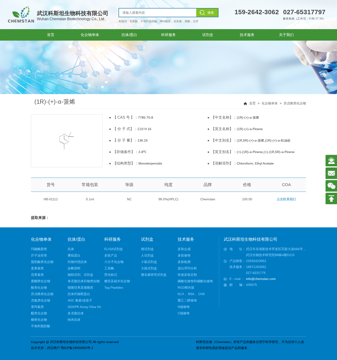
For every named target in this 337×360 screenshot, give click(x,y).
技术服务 (186, 239)
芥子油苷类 (39, 255)
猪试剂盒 (147, 249)
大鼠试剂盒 (149, 268)
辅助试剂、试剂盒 (80, 274)
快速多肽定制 (187, 274)
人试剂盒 (147, 255)
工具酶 (109, 268)
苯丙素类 (37, 307)
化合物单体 (270, 103)
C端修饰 (184, 313)
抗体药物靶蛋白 (79, 294)
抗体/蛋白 (76, 239)
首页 (252, 103)
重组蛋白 (74, 255)
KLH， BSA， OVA (191, 294)
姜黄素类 (37, 268)
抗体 (71, 249)
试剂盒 (147, 239)
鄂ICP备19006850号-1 (77, 348)
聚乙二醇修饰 (187, 300)
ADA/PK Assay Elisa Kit (84, 307)
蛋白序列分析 (187, 268)
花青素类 (37, 274)
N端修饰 (184, 307)
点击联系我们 (286, 199)
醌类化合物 (39, 313)
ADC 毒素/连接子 (80, 300)
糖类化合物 (39, 319)
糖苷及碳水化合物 (117, 281)
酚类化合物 (39, 287)
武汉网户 (53, 348)
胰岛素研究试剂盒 (154, 274)
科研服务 (112, 239)
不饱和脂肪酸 (40, 326)
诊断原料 (74, 268)
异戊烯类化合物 (295, 103)
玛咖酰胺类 (39, 249)
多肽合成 (184, 249)
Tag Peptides (113, 287)
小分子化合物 (114, 262)
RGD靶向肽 (186, 287)
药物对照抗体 (77, 262)
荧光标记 (110, 274)
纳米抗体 (74, 319)
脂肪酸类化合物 (42, 262)
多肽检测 (184, 262)
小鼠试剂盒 (149, 262)
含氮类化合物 (40, 300)
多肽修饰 (184, 255)
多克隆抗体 (76, 313)
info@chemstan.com (261, 279)
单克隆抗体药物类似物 (84, 281)
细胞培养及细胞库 (80, 287)
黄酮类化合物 (40, 281)
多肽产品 (110, 255)
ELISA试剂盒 (113, 249)
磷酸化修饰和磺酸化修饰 (195, 281)
